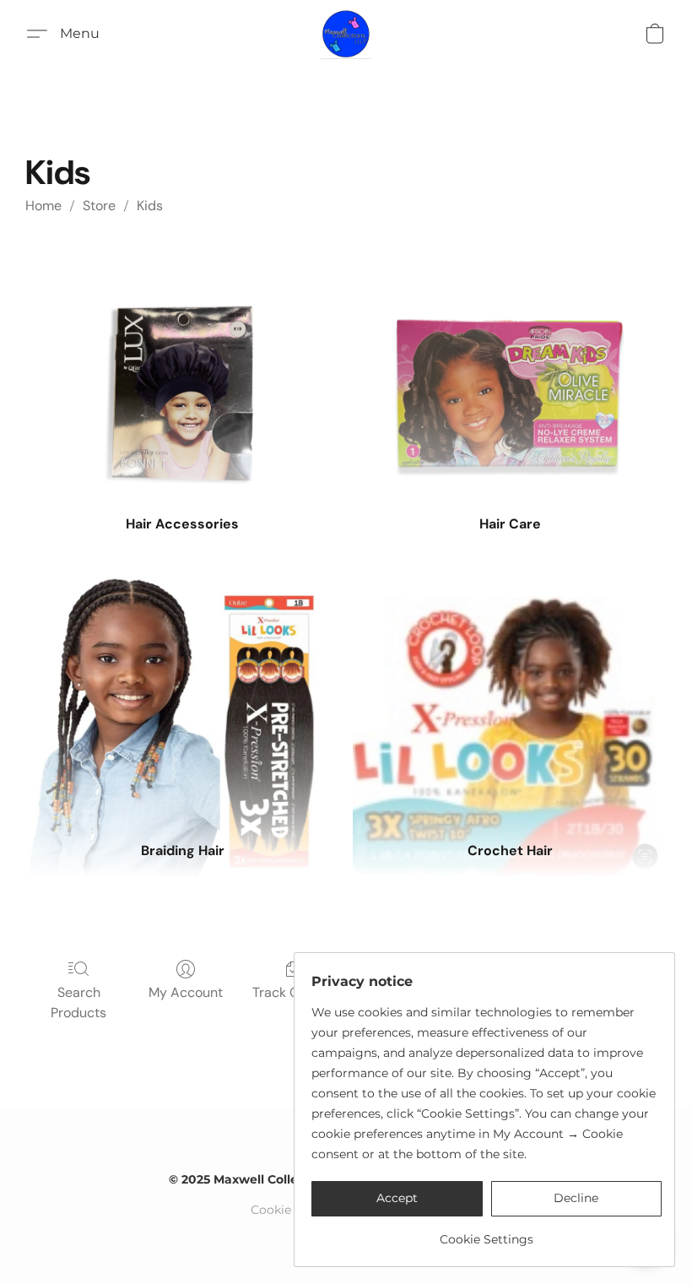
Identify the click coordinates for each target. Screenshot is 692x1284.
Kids (150, 205)
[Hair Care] (510, 368)
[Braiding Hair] (182, 696)
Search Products (78, 1002)
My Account (186, 992)
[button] (346, 33)
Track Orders (292, 992)
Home (43, 205)
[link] (486, 1232)
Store (99, 205)
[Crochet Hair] (510, 696)
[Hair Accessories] (182, 368)
